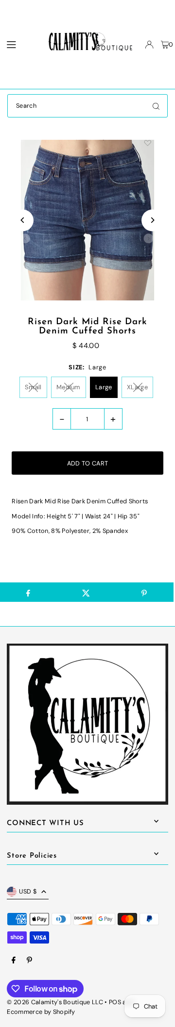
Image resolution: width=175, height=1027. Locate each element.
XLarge (137, 387)
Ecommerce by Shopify (41, 1012)
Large (103, 387)
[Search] (156, 105)
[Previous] (23, 220)
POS (115, 1002)
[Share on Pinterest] (144, 592)
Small (33, 387)
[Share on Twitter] (86, 592)
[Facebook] (14, 961)
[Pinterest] (29, 961)
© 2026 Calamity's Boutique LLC (55, 1002)
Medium (68, 387)
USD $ (27, 891)
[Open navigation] (18, 44)
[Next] (152, 220)
